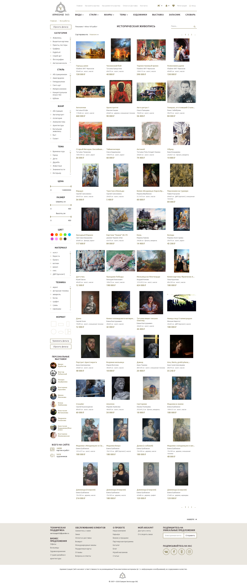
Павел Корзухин (173, 194)
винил (55, 267)
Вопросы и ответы (83, 556)
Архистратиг (112, 108)
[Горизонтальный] (61, 324)
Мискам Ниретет (174, 321)
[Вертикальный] (68, 324)
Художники (140, 15)
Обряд (170, 149)
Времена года (59, 151)
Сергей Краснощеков (84, 407)
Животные (57, 166)
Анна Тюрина (142, 365)
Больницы (54, 548)
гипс (54, 271)
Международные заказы (85, 545)
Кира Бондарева (173, 152)
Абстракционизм (60, 74)
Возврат (78, 542)
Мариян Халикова (113, 407)
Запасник (174, 15)
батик (55, 298)
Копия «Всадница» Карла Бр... (150, 191)
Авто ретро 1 (143, 108)
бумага (56, 260)
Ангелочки (81, 108)
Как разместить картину (111, 6)
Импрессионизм (59, 89)
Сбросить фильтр (60, 27)
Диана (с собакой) (145, 446)
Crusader (80, 404)
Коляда (170, 235)
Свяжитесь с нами (83, 531)
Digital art (56, 52)
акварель (57, 294)
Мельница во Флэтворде (148, 277)
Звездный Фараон (84, 235)
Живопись (57, 38)
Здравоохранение (57, 551)
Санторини (142, 404)
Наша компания (119, 531)
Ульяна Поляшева (144, 407)
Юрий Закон (81, 279)
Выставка (158, 15)
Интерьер (57, 173)
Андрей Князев (143, 279)
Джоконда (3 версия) (146, 490)
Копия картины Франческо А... (181, 277)
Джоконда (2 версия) (177, 490)
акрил (55, 287)
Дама (78, 318)
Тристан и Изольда (115, 191)
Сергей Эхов (81, 321)
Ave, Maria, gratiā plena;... (178, 362)
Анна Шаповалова (83, 365)
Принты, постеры (60, 45)
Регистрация (182, 6)
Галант (56, 139)
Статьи (116, 556)
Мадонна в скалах (175, 404)
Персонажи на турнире (177, 191)
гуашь (55, 305)
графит (56, 302)
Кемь (139, 235)
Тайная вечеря (113, 149)
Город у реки (82, 66)
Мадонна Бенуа (113, 446)
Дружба (56, 162)
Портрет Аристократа (86, 362)
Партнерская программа (123, 542)
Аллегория (57, 118)
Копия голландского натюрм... (120, 318)
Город (55, 155)
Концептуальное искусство (60, 93)
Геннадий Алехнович (114, 279)
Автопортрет (58, 115)
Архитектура (58, 125)
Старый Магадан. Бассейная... (89, 149)
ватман (56, 263)
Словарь (190, 15)
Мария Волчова (112, 365)
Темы (123, 15)
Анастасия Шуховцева (176, 365)
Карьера (116, 534)
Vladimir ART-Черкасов (85, 68)
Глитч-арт (57, 85)
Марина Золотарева (175, 238)
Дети (55, 159)
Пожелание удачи (175, 66)
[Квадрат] (53, 324)
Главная (79, 6)
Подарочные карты (83, 549)
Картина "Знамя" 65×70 (116, 235)
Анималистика (59, 122)
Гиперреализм (59, 82)
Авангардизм (58, 78)
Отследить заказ (145, 534)
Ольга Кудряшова (113, 152)
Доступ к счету (144, 531)
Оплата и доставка (83, 538)
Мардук (79, 191)
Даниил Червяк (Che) (114, 238)
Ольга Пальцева (143, 110)
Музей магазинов (120, 552)
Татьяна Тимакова (83, 152)
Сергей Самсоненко (83, 194)
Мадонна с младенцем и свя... (181, 446)
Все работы (65, 21)
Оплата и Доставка (130, 6)
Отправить (190, 535)
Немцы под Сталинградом (179, 318)
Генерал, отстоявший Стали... (181, 108)
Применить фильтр (60, 341)
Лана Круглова (173, 279)
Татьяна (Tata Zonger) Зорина (148, 152)
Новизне (93, 34)
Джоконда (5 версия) (85, 490)
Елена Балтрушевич (114, 321)
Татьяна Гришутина (114, 68)
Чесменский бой (113, 66)
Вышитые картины (61, 41)
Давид (140, 362)
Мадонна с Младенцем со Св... (90, 446)
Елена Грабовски (173, 407)
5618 (59, 454)
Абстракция (58, 111)
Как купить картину (92, 6)
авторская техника (61, 291)
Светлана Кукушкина (84, 238)
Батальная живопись (57, 130)
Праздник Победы (115, 277)
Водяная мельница (115, 362)
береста (56, 256)
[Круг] (53, 331)
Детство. (80, 277)
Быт (54, 135)
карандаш (57, 309)
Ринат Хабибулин (174, 110)
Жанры (108, 15)
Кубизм (56, 98)
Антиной (141, 149)
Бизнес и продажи (120, 538)
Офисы (53, 544)
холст (55, 253)
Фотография (58, 59)
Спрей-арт (57, 56)
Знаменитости (59, 169)
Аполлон (110, 404)
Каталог (116, 545)
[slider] (50, 186)
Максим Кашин (112, 110)
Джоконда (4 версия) (116, 490)
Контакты (144, 6)
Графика (56, 49)
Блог (115, 549)
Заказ (77, 534)
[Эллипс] (61, 331)
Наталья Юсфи (82, 110)
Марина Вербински (144, 194)
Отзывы (78, 552)
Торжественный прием (147, 66)
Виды (78, 15)
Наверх (190, 519)
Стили (93, 15)
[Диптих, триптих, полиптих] (68, 331)
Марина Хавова (143, 238)
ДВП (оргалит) (59, 274)
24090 (59, 448)
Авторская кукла (60, 63)
